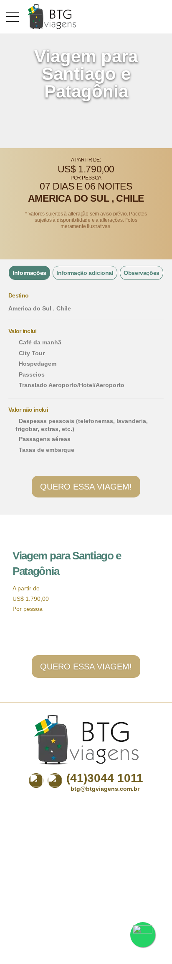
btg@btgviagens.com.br (105, 788)
